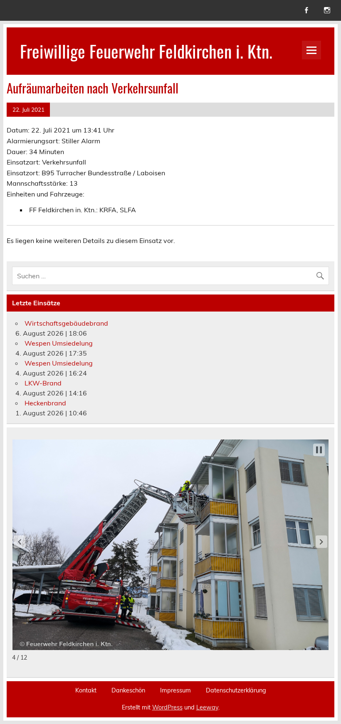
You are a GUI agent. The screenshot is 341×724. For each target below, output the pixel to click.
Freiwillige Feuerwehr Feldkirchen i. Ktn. (146, 51)
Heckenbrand (45, 403)
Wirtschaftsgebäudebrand (66, 323)
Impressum (175, 690)
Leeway (207, 707)
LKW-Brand (43, 383)
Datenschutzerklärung (236, 690)
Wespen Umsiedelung (59, 343)
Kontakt (85, 690)
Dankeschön (128, 690)
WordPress (167, 707)
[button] (19, 541)
